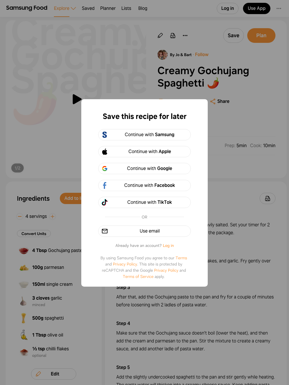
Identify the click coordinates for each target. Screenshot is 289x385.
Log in (168, 245)
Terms (181, 257)
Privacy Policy (125, 264)
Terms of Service (138, 276)
